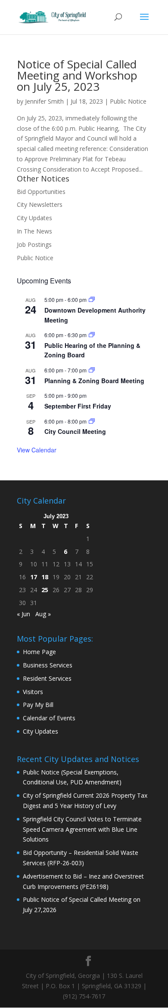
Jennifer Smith (44, 101)
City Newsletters (39, 204)
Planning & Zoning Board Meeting (94, 380)
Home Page (39, 652)
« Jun (23, 614)
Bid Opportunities (41, 191)
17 (33, 577)
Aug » (43, 614)
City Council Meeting (75, 431)
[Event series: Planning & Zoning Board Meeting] (92, 370)
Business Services (47, 665)
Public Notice (128, 101)
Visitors (33, 692)
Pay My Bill (38, 705)
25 (44, 590)
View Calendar (36, 450)
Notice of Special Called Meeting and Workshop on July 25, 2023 (77, 75)
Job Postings (34, 244)
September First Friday (77, 406)
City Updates (34, 218)
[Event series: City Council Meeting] (92, 421)
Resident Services (47, 678)
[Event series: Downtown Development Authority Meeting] (92, 299)
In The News (34, 231)
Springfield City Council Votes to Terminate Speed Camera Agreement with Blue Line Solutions (82, 829)
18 (44, 577)
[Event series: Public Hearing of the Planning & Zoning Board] (92, 334)
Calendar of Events (49, 718)
